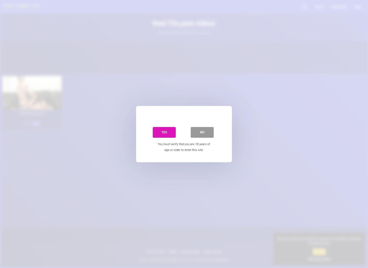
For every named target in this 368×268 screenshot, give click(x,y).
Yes (164, 132)
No (202, 132)
